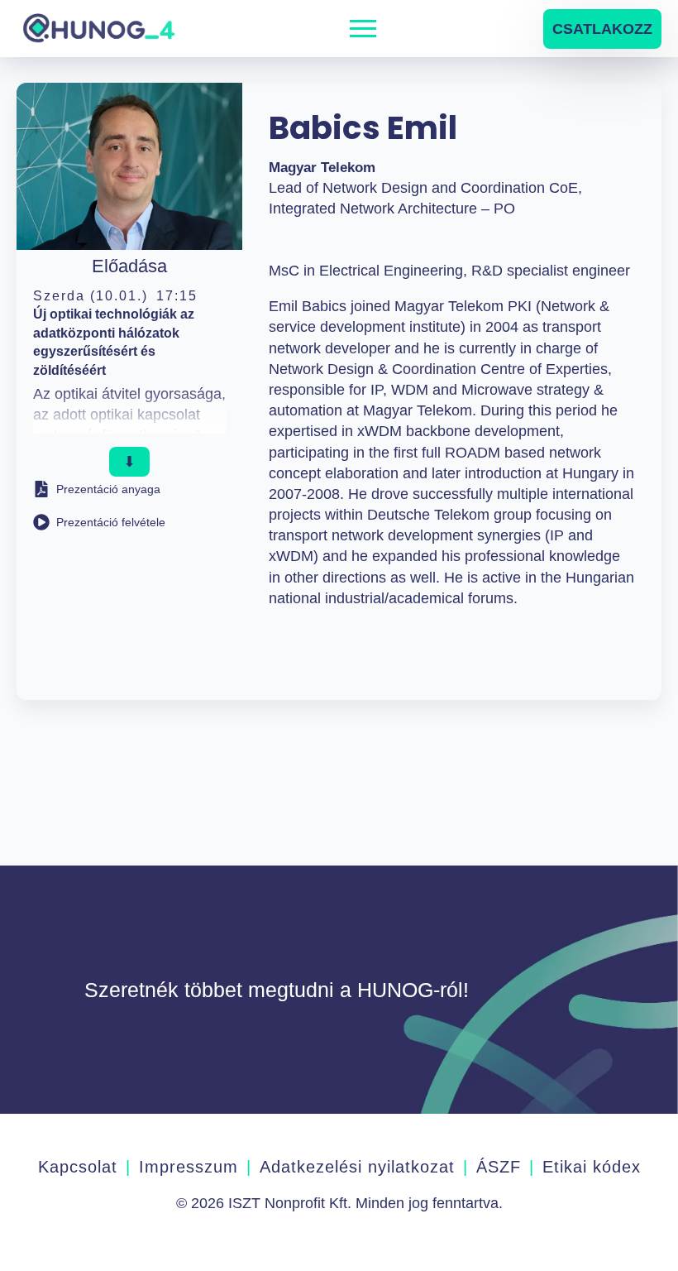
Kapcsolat (77, 1167)
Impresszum (188, 1167)
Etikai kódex (591, 1167)
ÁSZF (498, 1167)
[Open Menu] (363, 29)
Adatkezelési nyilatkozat (357, 1167)
